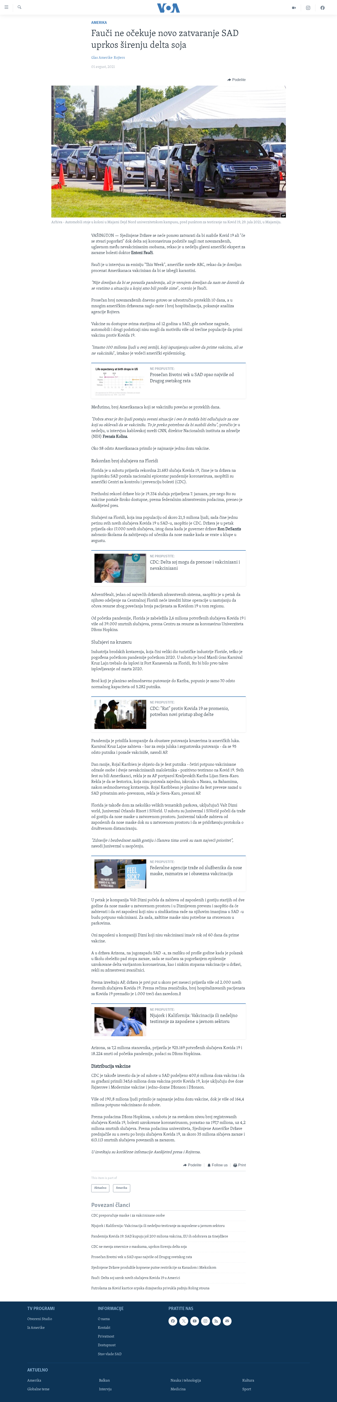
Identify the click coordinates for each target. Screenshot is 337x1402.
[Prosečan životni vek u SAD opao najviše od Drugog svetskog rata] (120, 380)
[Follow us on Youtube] (194, 1321)
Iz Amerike (36, 1328)
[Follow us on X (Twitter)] (183, 1321)
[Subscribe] (227, 1321)
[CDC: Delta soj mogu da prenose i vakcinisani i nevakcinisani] (120, 568)
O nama (104, 1319)
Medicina (178, 1389)
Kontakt (104, 1328)
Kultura (248, 1380)
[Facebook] (322, 7)
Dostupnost (107, 1345)
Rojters (119, 58)
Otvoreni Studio (39, 1319)
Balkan (104, 1380)
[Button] (236, 80)
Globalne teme (38, 1389)
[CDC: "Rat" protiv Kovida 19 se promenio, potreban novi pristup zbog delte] (120, 714)
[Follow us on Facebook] (172, 1321)
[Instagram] (308, 7)
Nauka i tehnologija (186, 1380)
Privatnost (106, 1336)
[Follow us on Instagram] (205, 1321)
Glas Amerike (102, 58)
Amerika (99, 23)
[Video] (294, 7)
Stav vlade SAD (110, 1354)
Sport (246, 1389)
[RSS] (216, 1321)
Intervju (105, 1389)
